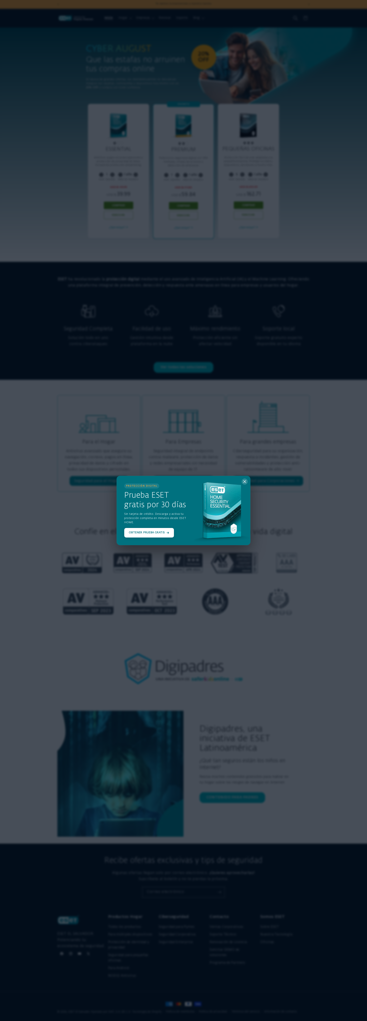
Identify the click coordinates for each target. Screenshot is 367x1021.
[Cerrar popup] (245, 482)
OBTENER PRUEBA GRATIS (147, 532)
